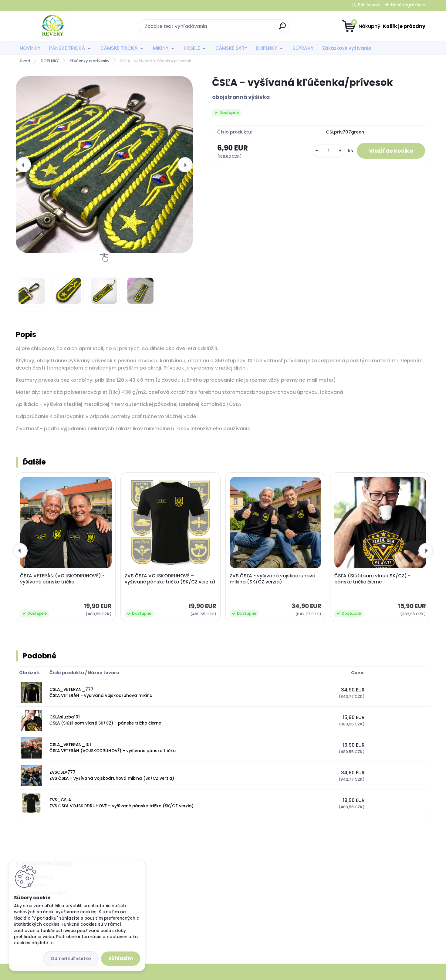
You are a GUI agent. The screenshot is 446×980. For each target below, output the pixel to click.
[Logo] (53, 26)
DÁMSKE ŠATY (231, 48)
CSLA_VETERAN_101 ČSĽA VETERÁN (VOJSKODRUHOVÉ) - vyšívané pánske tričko (112, 748)
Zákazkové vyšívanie (346, 48)
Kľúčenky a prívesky (89, 61)
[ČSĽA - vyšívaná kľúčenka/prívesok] (104, 164)
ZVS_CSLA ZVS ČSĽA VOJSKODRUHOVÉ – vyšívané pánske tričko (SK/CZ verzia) (121, 803)
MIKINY (160, 48)
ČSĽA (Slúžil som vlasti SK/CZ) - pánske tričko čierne (372, 579)
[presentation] (23, 164)
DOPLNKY (266, 48)
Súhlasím (120, 958)
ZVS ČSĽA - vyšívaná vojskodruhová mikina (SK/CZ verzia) (273, 579)
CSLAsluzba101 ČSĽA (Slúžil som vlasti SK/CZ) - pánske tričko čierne (105, 720)
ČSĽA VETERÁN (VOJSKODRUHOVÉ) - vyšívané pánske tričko (62, 579)
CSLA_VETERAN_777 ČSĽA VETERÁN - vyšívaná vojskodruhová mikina (101, 692)
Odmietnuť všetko (71, 958)
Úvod (25, 61)
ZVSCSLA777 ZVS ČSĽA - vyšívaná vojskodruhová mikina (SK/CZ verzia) (111, 775)
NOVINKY (30, 48)
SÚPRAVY (302, 48)
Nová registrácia (408, 5)
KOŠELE (192, 48)
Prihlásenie (369, 5)
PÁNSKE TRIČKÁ (67, 48)
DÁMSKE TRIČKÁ (118, 48)
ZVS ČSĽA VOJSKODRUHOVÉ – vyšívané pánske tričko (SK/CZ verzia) (170, 579)
